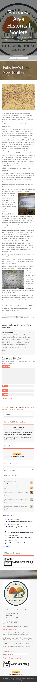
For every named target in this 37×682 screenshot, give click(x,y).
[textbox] (18, 470)
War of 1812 (20, 316)
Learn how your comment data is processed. (18, 408)
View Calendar (7, 547)
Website (5, 394)
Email (5, 390)
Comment (6, 367)
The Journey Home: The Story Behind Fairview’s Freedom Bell (16, 634)
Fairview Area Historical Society (18, 22)
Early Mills (15, 317)
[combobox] (18, 469)
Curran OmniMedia (16, 678)
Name (5, 386)
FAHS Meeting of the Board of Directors (20, 521)
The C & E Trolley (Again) (23, 643)
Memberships (17, 437)
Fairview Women (11, 316)
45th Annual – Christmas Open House (20, 537)
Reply (3, 353)
